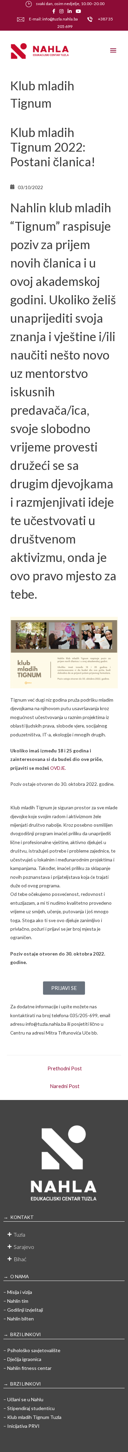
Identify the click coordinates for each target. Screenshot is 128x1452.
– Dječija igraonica (22, 1359)
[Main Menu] (113, 50)
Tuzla (19, 1234)
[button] (64, 1234)
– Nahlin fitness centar (27, 1368)
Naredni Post (65, 1086)
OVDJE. (58, 768)
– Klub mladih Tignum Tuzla (32, 1417)
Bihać (20, 1259)
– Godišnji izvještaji (23, 1310)
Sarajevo (24, 1246)
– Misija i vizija (17, 1292)
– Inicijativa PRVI (21, 1426)
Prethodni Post (64, 1068)
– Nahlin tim (15, 1301)
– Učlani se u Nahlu (23, 1399)
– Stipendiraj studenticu (29, 1408)
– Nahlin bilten (18, 1318)
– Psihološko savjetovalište (31, 1350)
